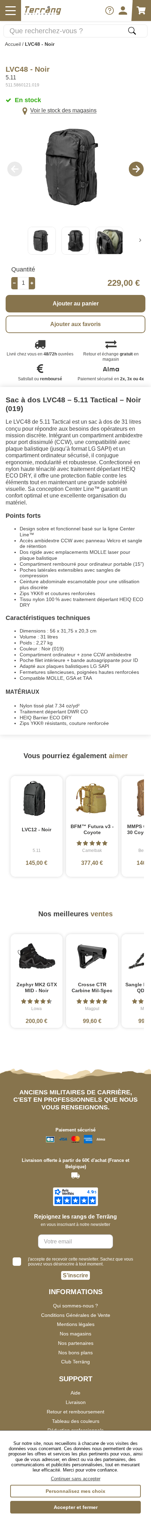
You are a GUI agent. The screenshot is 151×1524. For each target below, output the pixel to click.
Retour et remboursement (75, 1411)
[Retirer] (14, 283)
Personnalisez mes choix (75, 1491)
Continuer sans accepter (75, 1478)
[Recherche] (132, 30)
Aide (75, 1393)
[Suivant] (140, 240)
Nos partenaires (75, 1343)
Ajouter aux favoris (75, 324)
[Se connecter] (123, 10)
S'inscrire (75, 1275)
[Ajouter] (32, 283)
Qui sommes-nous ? (75, 1305)
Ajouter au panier (76, 303)
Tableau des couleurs (75, 1421)
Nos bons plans (75, 1352)
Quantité (23, 269)
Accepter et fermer (76, 1507)
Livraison (76, 1402)
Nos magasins (75, 1333)
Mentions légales (75, 1324)
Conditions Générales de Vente (75, 1315)
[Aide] (109, 10)
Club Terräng (75, 1361)
